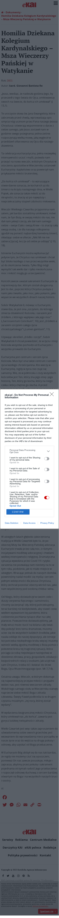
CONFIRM (18, 512)
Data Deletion (11, 523)
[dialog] (29, 459)
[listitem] (29, 451)
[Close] (53, 395)
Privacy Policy (47, 523)
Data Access (29, 523)
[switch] (46, 458)
